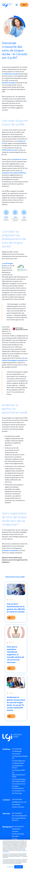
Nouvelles (15, 836)
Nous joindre (16, 804)
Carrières (15, 831)
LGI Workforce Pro (18, 791)
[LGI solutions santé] (8, 4)
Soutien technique (18, 807)
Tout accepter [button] (19, 866)
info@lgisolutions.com (19, 802)
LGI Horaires (16, 754)
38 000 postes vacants (9, 150)
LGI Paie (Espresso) (18, 761)
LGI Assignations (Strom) (17, 767)
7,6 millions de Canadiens (10, 74)
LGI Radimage (17, 751)
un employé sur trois (18, 159)
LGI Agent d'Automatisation (18, 787)
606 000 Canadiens (9, 83)
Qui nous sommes (18, 826)
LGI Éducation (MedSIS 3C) (20, 757)
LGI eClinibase (17, 749)
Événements (16, 829)
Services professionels (19, 816)
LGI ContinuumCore (18, 784)
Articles (14, 839)
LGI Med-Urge (17, 793)
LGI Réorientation (18, 763)
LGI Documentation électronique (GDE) (18, 780)
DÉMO (24, 5)
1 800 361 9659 (17, 799)
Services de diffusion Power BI (19, 819)
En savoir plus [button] (10, 866)
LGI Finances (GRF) (18, 770)
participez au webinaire (10, 550)
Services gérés (17, 813)
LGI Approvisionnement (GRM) (18, 775)
